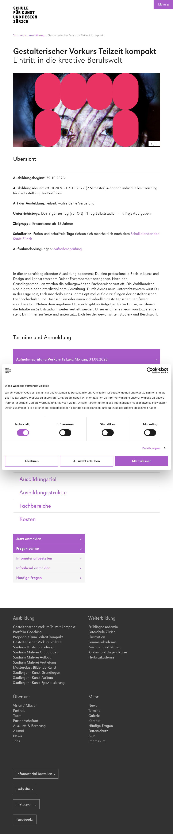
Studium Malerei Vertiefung (34, 662)
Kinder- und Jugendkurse (107, 652)
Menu (162, 4)
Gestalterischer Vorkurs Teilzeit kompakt (44, 627)
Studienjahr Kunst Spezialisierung (39, 682)
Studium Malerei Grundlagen (35, 652)
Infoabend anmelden (33, 568)
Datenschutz (98, 731)
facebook (24, 819)
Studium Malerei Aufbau (32, 657)
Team (17, 715)
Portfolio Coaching (27, 632)
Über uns (21, 696)
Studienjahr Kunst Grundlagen (36, 672)
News (17, 736)
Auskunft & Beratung (29, 726)
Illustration (96, 637)
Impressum (96, 741)
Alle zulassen (141, 461)
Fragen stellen (28, 548)
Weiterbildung (101, 618)
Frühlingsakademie (103, 627)
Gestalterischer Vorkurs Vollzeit (37, 642)
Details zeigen (150, 448)
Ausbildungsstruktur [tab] (43, 492)
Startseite (20, 35)
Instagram (25, 804)
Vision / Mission (25, 705)
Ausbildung (37, 35)
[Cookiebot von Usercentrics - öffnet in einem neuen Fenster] (149, 370)
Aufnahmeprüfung (68, 249)
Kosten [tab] (27, 519)
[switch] (65, 432)
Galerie (94, 715)
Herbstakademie (101, 657)
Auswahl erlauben (86, 461)
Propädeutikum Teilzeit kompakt (38, 637)
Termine (94, 710)
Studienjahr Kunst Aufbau (33, 677)
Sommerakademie (102, 642)
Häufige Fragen (29, 578)
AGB (91, 736)
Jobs (16, 741)
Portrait (19, 710)
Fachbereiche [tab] (35, 505)
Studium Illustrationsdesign (34, 647)
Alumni (18, 731)
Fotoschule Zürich (101, 632)
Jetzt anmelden (29, 539)
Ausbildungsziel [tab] (37, 479)
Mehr (93, 696)
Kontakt (94, 721)
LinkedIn (23, 789)
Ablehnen (31, 461)
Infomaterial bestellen (34, 558)
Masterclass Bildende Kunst (34, 667)
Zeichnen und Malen (104, 647)
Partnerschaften (25, 721)
